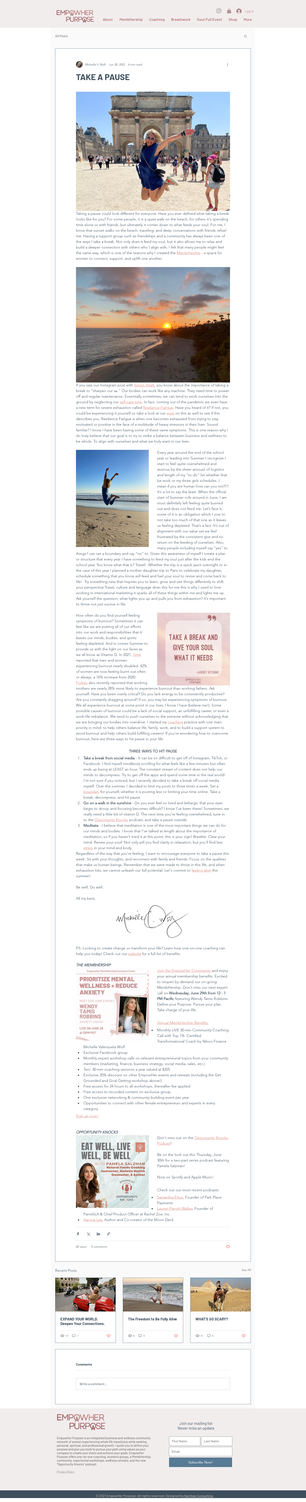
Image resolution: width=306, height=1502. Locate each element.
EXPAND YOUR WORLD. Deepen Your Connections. (82, 1321)
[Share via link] (109, 1234)
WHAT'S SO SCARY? (212, 1319)
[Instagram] (219, 11)
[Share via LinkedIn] (98, 1234)
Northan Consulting (198, 1496)
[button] (229, 10)
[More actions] (227, 64)
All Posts (61, 36)
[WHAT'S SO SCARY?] (220, 1294)
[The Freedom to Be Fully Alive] (153, 1294)
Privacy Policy (65, 1472)
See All (246, 1270)
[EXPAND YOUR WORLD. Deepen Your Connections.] (85, 1294)
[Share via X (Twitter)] (88, 1234)
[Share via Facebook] (78, 1234)
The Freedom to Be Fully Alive (152, 1319)
